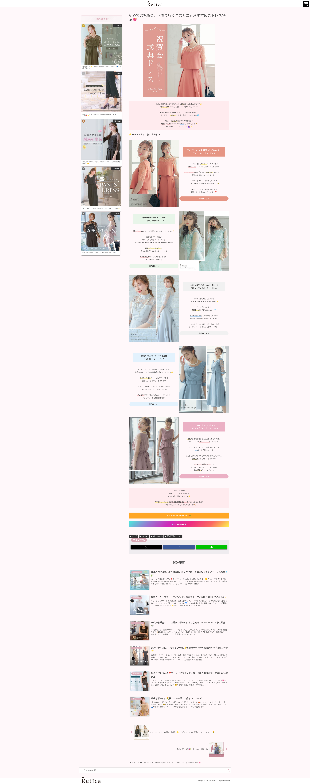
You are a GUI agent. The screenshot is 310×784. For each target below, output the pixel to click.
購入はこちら (204, 198)
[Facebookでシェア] (179, 547)
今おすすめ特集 (158, 536)
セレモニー (145, 536)
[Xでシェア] (146, 547)
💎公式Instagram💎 (179, 524)
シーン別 (134, 536)
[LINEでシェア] (211, 547)
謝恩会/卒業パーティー (174, 536)
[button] (229, 770)
